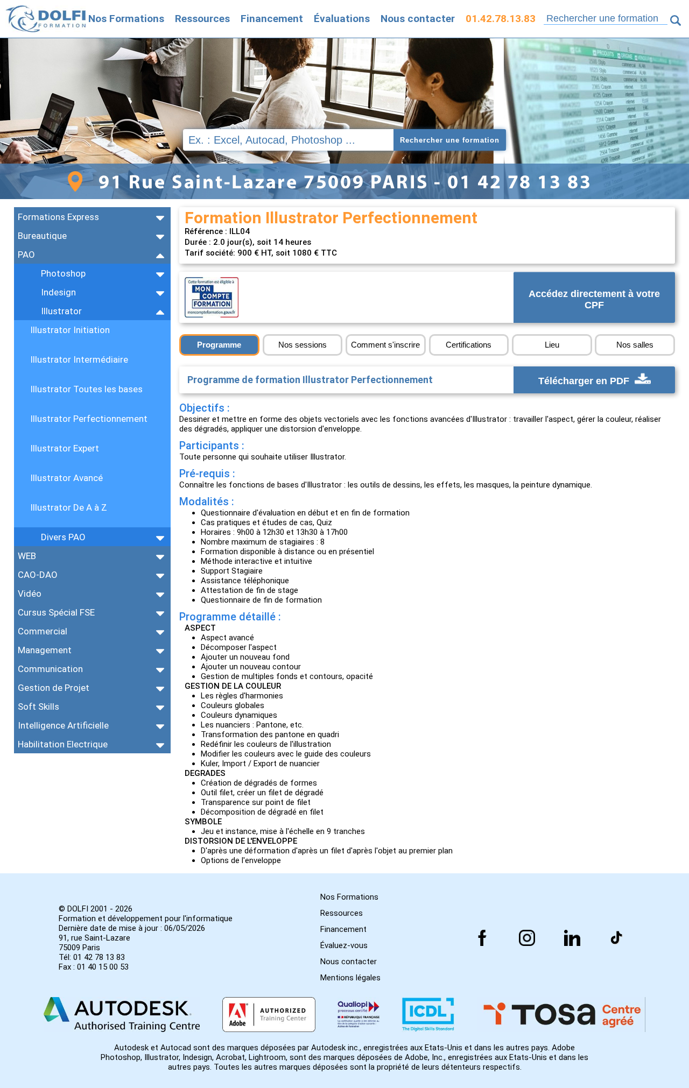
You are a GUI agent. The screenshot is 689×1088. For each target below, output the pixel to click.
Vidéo (29, 593)
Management (45, 650)
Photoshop (63, 273)
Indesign (58, 292)
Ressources (202, 18)
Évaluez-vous (344, 945)
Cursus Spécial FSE (56, 612)
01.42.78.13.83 (501, 18)
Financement (272, 18)
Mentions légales (350, 978)
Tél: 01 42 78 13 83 (92, 957)
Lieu (552, 344)
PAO (26, 254)
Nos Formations (126, 18)
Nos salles (634, 344)
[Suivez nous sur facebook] (482, 937)
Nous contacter (418, 18)
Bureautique (42, 235)
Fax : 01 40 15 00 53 (94, 967)
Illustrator (61, 311)
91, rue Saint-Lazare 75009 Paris (94, 942)
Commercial (42, 631)
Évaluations (342, 18)
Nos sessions (302, 344)
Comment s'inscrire (385, 344)
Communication (50, 668)
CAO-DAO (38, 574)
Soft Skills (38, 706)
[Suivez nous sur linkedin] (572, 937)
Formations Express (58, 216)
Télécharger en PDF (585, 381)
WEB (27, 555)
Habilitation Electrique (63, 744)
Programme (219, 344)
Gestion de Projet (53, 687)
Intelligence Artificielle (63, 725)
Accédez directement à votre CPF (594, 300)
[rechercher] (675, 20)
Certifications (468, 344)
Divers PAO (63, 537)
